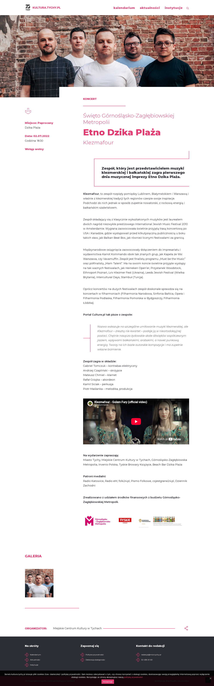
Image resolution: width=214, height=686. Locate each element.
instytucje (174, 8)
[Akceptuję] (210, 678)
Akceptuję (107, 681)
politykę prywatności (133, 677)
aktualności (150, 8)
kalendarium (124, 8)
